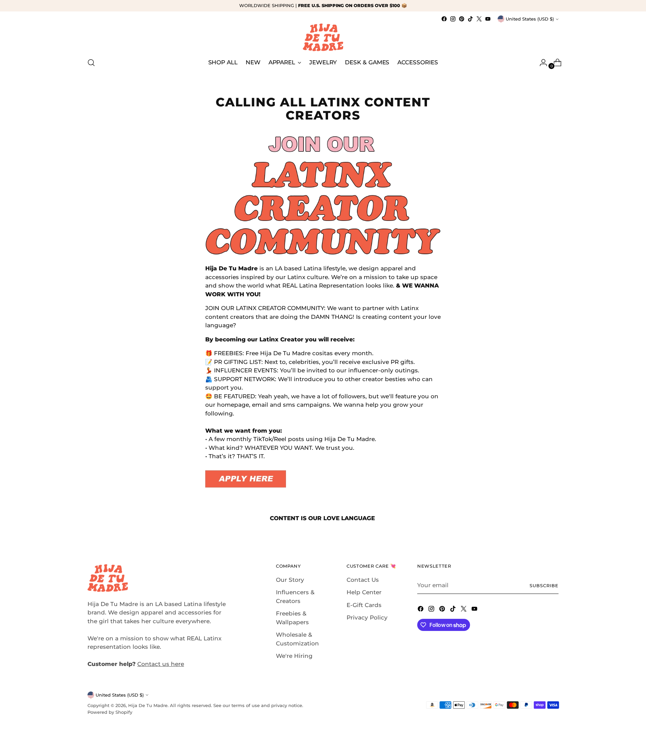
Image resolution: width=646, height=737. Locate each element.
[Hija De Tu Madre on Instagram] (453, 19)
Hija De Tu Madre (148, 705)
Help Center (364, 592)
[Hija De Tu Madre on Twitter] (479, 19)
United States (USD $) (530, 19)
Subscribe (544, 585)
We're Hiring (294, 655)
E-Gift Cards (364, 605)
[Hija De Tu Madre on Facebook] (444, 19)
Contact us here (160, 664)
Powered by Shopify (109, 712)
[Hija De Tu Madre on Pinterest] (462, 19)
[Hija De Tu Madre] (323, 37)
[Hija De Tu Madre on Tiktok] (470, 19)
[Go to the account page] (540, 62)
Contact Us (363, 579)
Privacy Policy (367, 617)
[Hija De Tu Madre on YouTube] (488, 19)
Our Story (290, 579)
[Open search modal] (91, 62)
